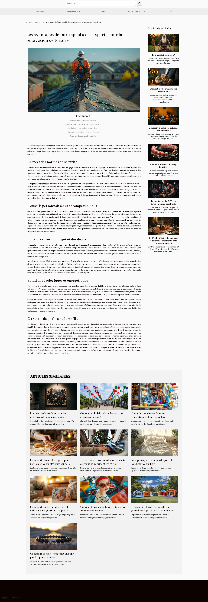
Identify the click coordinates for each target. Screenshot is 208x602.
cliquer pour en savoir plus (59, 353)
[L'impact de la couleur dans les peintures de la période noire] (53, 396)
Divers (169, 11)
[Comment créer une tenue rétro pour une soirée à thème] (104, 489)
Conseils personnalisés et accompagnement (83, 124)
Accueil (29, 22)
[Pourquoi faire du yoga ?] (163, 43)
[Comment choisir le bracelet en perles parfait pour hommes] (53, 536)
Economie (41, 11)
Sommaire (84, 116)
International (73, 11)
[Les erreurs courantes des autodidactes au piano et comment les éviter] (104, 443)
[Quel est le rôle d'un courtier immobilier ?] (163, 77)
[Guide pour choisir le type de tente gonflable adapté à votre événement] (154, 489)
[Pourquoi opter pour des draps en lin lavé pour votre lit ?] (154, 443)
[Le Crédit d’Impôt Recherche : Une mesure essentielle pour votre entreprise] (163, 226)
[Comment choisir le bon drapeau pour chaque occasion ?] (104, 396)
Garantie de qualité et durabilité (83, 136)
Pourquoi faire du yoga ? (163, 55)
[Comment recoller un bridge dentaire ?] (163, 152)
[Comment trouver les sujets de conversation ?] (163, 116)
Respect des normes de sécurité (83, 120)
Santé (104, 11)
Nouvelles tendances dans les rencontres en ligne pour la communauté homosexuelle (148, 417)
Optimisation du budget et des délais (83, 128)
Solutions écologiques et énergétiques (83, 132)
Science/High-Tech (136, 11)
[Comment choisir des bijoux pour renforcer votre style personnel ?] (53, 443)
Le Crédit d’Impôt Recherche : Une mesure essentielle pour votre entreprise (163, 241)
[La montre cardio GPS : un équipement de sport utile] (163, 189)
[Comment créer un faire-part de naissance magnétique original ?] (53, 489)
